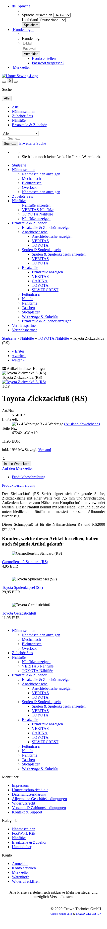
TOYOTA (40, 245)
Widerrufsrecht (23, 803)
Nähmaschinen (23, 111)
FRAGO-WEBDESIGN (88, 913)
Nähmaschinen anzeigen (41, 174)
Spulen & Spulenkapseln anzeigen (59, 254)
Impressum (20, 785)
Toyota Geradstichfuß (19, 613)
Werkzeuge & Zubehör (40, 316)
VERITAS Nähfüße (38, 210)
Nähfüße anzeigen (36, 205)
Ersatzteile (30, 267)
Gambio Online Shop (61, 913)
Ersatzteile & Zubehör (29, 125)
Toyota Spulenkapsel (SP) (22, 587)
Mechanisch (31, 178)
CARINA (40, 281)
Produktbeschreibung (28, 477)
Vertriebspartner (24, 325)
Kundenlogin (23, 29)
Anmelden (20, 863)
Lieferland (30, 20)
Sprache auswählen (37, 15)
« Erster (18, 351)
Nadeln (27, 299)
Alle (15, 107)
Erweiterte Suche (32, 143)
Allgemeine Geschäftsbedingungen (39, 799)
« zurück (19, 356)
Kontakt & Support (27, 812)
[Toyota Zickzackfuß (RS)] (24, 382)
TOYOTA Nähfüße (37, 214)
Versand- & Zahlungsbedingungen (39, 808)
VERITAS (40, 241)
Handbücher (21, 847)
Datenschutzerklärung (29, 794)
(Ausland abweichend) (82, 424)
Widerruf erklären (26, 881)
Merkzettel (21, 67)
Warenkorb (20, 877)
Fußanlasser (31, 294)
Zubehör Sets (22, 116)
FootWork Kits (23, 833)
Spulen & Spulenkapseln (41, 250)
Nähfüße (19, 120)
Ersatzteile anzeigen (47, 272)
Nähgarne (29, 303)
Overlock (29, 187)
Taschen (28, 308)
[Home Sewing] (20, 76)
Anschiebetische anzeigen (52, 236)
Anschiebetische (35, 232)
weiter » (18, 360)
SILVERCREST (45, 290)
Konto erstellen (44, 58)
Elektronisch (32, 183)
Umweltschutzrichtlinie (30, 790)
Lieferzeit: (10, 419)
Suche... (10, 143)
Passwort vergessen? (48, 63)
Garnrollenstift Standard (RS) (25, 562)
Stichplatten (31, 312)
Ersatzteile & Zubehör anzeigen (46, 227)
